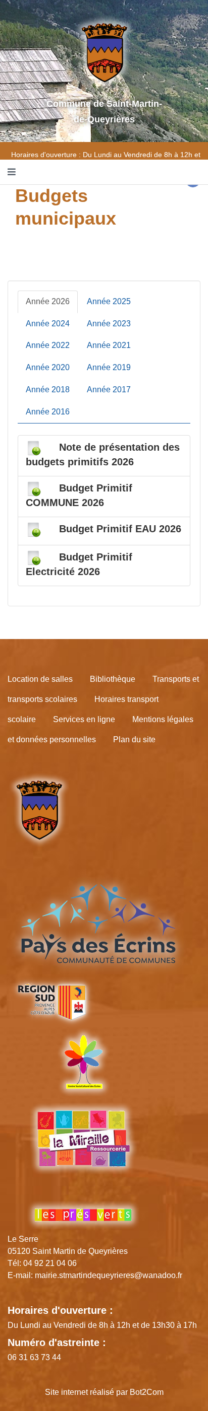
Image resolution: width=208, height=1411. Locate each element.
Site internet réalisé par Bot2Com (104, 1392)
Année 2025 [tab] (109, 301)
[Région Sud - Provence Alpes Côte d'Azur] (51, 1002)
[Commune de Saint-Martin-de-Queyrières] (39, 810)
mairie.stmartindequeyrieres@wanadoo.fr (108, 1275)
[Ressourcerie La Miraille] (83, 1147)
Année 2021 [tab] (109, 345)
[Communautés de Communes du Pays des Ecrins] (98, 923)
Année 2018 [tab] (48, 389)
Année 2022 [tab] (48, 345)
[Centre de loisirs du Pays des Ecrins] (83, 1061)
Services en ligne (84, 719)
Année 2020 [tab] (48, 367)
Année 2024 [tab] (48, 323)
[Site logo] (104, 52)
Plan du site (134, 739)
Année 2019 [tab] (109, 367)
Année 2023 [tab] (109, 323)
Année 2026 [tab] (48, 301)
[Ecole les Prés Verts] (83, 1215)
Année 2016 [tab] (48, 411)
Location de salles (40, 679)
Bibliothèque (112, 679)
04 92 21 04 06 (50, 1263)
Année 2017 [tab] (109, 389)
